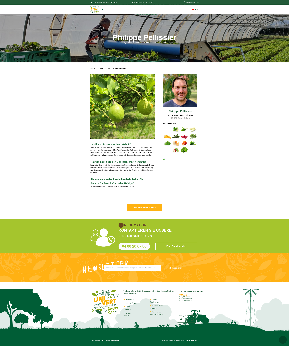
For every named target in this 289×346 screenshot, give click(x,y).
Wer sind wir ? (131, 299)
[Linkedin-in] (187, 319)
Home (92, 68)
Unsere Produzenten (104, 68)
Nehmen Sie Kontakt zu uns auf (146, 14)
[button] (195, 9)
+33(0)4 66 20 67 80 (192, 2)
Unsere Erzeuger (132, 303)
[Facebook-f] (181, 319)
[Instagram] (192, 319)
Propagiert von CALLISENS (112, 340)
